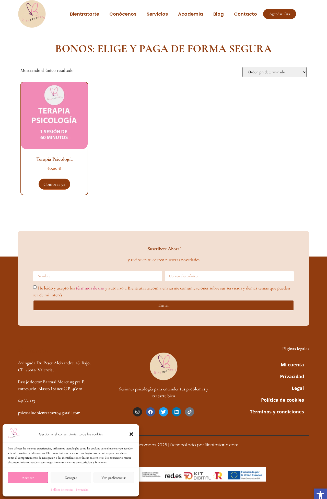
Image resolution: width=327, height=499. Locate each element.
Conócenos (122, 14)
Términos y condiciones (277, 412)
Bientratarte (84, 14)
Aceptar (28, 477)
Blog (218, 14)
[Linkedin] (176, 411)
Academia (190, 14)
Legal (298, 388)
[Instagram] (137, 411)
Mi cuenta (292, 365)
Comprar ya (54, 184)
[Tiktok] (189, 411)
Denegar (71, 477)
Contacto (245, 14)
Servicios (157, 14)
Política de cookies (62, 489)
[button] (131, 434)
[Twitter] (163, 411)
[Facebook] (150, 411)
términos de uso (90, 288)
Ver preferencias (113, 477)
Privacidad (82, 489)
